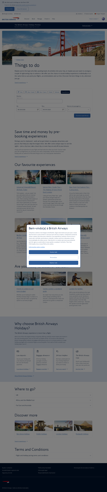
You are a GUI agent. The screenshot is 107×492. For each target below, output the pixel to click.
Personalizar (53, 257)
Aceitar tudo (53, 252)
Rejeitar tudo (53, 263)
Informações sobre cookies (37, 247)
